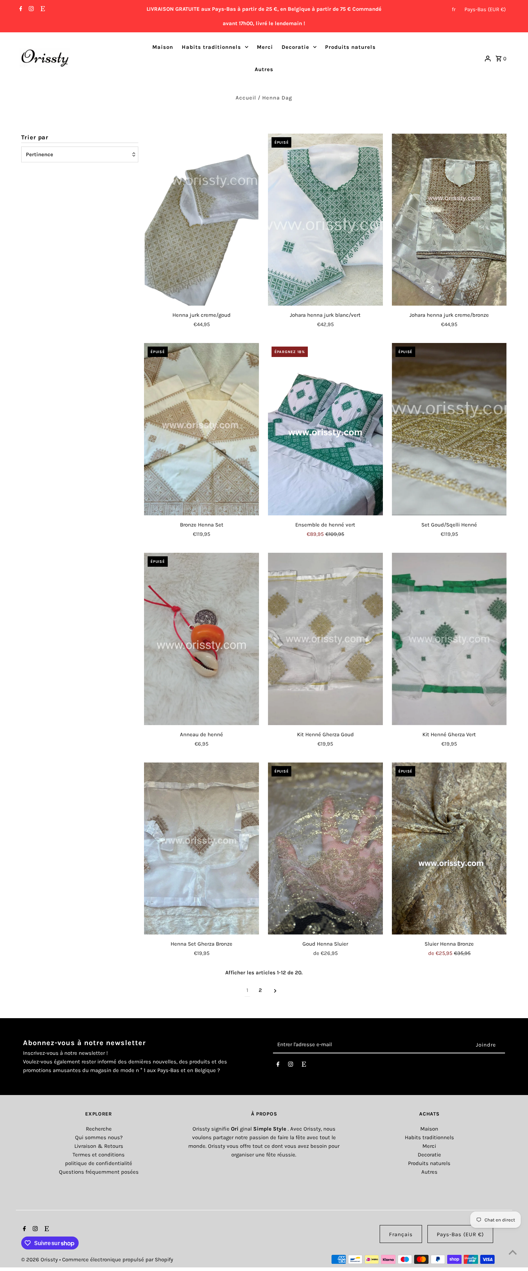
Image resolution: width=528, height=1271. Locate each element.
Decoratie (295, 47)
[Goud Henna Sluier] (325, 848)
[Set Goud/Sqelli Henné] (449, 429)
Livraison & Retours (98, 1146)
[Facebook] (20, 9)
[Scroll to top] (513, 1252)
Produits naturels (350, 47)
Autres (264, 69)
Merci (265, 47)
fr (453, 9)
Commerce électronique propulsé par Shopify (117, 1259)
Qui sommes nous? (98, 1137)
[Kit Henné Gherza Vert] (449, 639)
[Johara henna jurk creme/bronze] (449, 220)
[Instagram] (30, 9)
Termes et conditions (99, 1154)
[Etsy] (42, 9)
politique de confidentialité (98, 1163)
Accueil (246, 97)
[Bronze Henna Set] (201, 429)
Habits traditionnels (211, 47)
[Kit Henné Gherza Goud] (325, 639)
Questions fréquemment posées (99, 1172)
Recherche (99, 1129)
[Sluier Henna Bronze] (449, 848)
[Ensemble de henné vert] (325, 429)
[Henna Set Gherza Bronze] (201, 848)
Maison (162, 47)
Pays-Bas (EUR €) (485, 9)
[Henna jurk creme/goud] (201, 220)
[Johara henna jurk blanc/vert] (325, 220)
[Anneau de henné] (201, 639)
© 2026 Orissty (40, 1259)
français (401, 1234)
